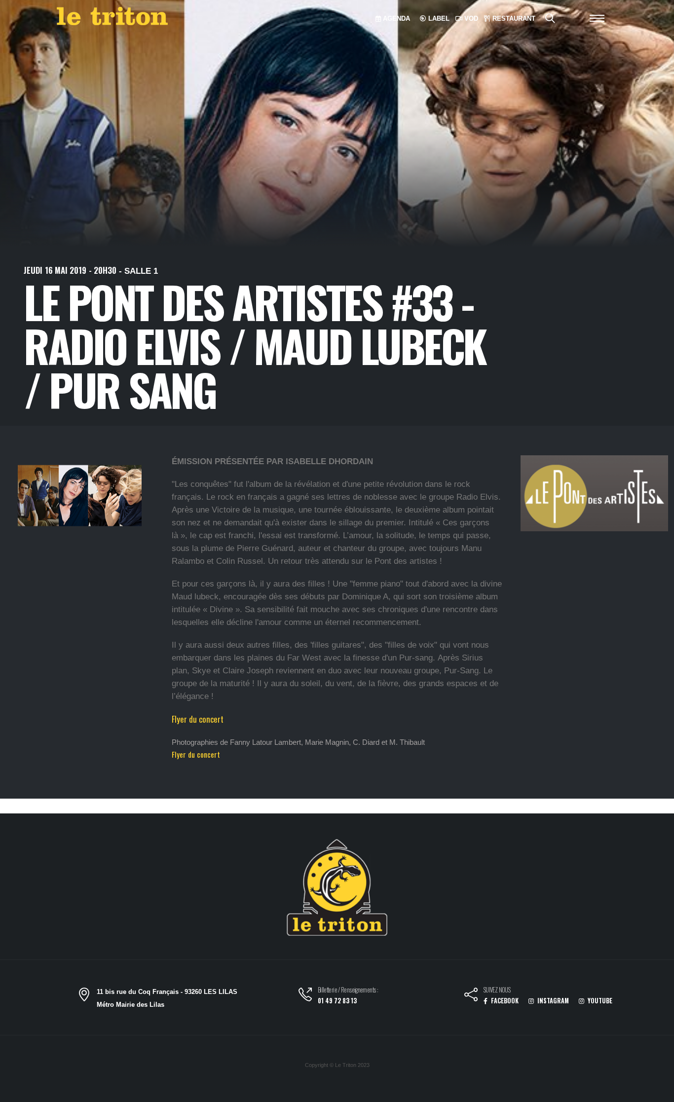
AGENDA (395, 18)
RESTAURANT (512, 18)
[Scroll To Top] (656, 1091)
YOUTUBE (599, 1000)
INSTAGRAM (552, 1000)
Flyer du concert (198, 719)
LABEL (437, 18)
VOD (470, 18)
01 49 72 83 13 (337, 1000)
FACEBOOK (504, 1000)
